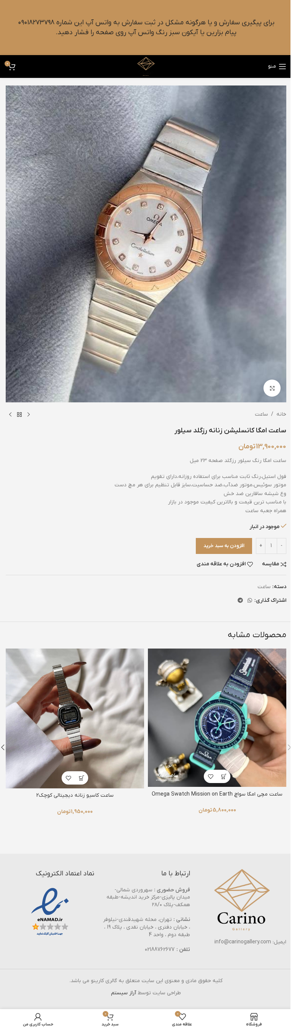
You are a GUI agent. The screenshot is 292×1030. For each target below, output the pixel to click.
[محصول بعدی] (10, 414)
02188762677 (160, 949)
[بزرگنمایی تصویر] (272, 388)
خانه (281, 414)
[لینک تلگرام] (240, 600)
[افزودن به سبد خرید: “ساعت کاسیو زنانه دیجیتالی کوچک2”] (81, 778)
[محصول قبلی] (28, 414)
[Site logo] (145, 66)
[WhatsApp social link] (249, 600)
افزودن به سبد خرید (223, 546)
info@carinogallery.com (242, 942)
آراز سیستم (123, 993)
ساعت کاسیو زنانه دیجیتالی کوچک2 (75, 795)
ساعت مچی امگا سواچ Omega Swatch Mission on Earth (217, 794)
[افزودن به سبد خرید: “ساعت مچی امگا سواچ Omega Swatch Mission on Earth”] (223, 776)
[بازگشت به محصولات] (19, 414)
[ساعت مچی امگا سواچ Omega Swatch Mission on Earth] (217, 718)
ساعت (261, 414)
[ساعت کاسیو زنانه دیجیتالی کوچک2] (75, 718)
